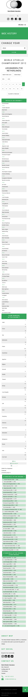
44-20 (3, 156)
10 (10, 88)
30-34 (3, 118)
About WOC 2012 (7, 74)
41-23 (3, 169)
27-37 (3, 252)
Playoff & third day (13, 93)
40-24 (3, 259)
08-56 (3, 220)
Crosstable (17, 74)
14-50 (3, 272)
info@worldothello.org (10, 679)
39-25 (3, 246)
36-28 (3, 188)
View (14, 52)
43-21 (3, 195)
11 (13, 88)
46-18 (3, 131)
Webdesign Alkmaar (10, 689)
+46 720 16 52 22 (9, 676)
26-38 (3, 291)
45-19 (3, 214)
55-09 (3, 124)
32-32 (3, 278)
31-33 (3, 144)
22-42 (3, 163)
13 (21, 88)
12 (17, 88)
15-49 (3, 208)
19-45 (3, 112)
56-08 (3, 265)
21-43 (3, 105)
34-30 (3, 150)
